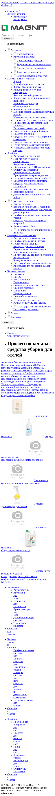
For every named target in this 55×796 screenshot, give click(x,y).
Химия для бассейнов (24, 226)
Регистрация (20, 19)
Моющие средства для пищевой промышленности (27, 392)
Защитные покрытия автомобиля (34, 64)
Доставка (6, 2)
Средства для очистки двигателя (30, 180)
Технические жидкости (29, 72)
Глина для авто (21, 161)
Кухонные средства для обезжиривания (25, 105)
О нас (4, 576)
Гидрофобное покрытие (25, 158)
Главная (11, 333)
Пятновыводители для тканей (29, 128)
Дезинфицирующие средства (32, 76)
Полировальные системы (26, 172)
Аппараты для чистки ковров (28, 246)
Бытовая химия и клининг (21, 78)
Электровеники (21, 279)
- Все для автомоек (21, 370)
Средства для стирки (24, 134)
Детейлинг (13, 153)
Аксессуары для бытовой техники (34, 306)
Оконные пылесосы (23, 288)
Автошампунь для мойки (26, 156)
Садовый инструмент (28, 300)
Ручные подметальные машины (29, 302)
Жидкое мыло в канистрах (27, 87)
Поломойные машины (25, 296)
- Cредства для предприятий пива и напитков (21, 385)
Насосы (17, 277)
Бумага (17, 81)
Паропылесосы (21, 282)
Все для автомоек (22, 204)
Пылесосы (18, 274)
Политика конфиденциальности (19, 577)
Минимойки (19, 290)
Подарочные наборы (12, 365)
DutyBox (30, 395)
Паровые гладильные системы (29, 285)
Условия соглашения (35, 579)
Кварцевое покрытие (24, 164)
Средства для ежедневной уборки (31, 131)
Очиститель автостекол (25, 169)
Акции (14, 313)
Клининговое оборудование (28, 95)
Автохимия (16, 50)
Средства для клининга (13, 395)
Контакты (16, 317)
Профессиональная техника (21, 235)
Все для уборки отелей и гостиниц (31, 206)
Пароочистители (22, 293)
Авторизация (20, 16)
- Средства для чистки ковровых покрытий (25, 380)
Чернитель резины (23, 192)
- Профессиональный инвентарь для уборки (23, 377)
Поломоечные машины (25, 243)
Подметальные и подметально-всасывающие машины (29, 250)
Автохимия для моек (24, 56)
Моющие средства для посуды (29, 117)
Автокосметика (25, 54)
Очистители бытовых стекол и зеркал (33, 120)
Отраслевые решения (22, 201)
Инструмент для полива (25, 309)
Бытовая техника (16, 271)
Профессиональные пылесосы (29, 241)
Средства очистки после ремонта (30, 142)
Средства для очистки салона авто (31, 189)
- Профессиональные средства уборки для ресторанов (23, 374)
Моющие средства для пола (27, 109)
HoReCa (38, 387)
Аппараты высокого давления (29, 238)
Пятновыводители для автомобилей (32, 178)
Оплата (15, 2)
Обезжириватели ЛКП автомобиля (31, 167)
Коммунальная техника (25, 260)
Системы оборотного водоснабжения (32, 263)
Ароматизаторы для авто (29, 60)
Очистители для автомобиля (31, 68)
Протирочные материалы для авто (31, 175)
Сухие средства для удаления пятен (31, 145)
